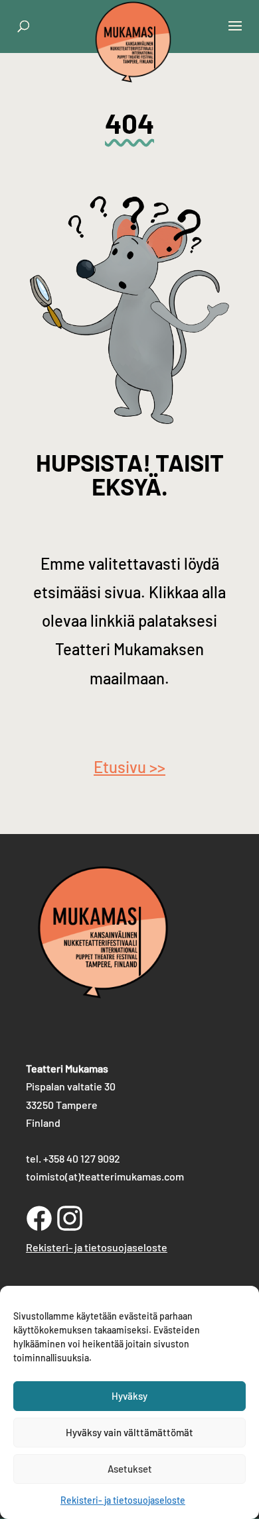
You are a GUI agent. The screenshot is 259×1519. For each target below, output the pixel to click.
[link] (133, 68)
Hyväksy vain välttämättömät (129, 1432)
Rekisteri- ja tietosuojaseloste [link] (122, 1500)
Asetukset (130, 1469)
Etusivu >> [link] (129, 766)
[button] (235, 34)
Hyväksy (129, 1396)
